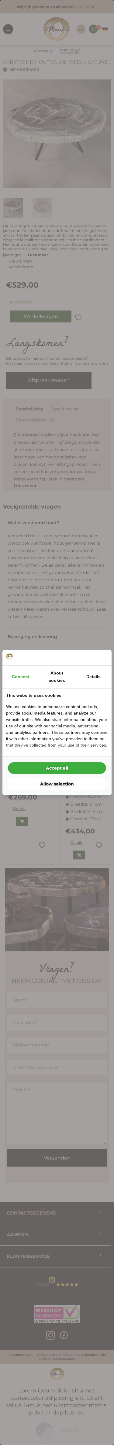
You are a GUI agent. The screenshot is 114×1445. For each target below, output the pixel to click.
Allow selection (57, 784)
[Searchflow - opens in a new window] (100, 657)
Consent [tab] (20, 676)
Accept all (57, 768)
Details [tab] (93, 676)
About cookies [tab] (57, 677)
